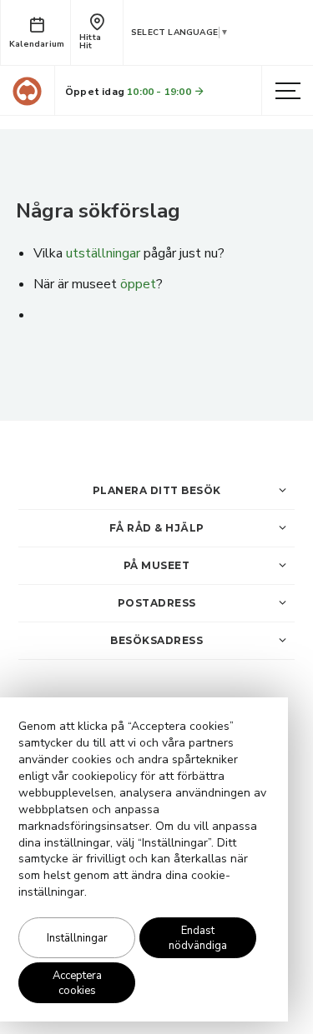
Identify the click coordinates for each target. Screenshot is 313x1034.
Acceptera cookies (77, 983)
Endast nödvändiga (198, 938)
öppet (138, 284)
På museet (157, 565)
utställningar (103, 253)
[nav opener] (287, 91)
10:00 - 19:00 (160, 91)
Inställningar (77, 938)
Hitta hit (90, 42)
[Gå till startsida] (27, 91)
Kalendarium (36, 44)
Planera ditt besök (157, 490)
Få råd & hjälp (156, 528)
